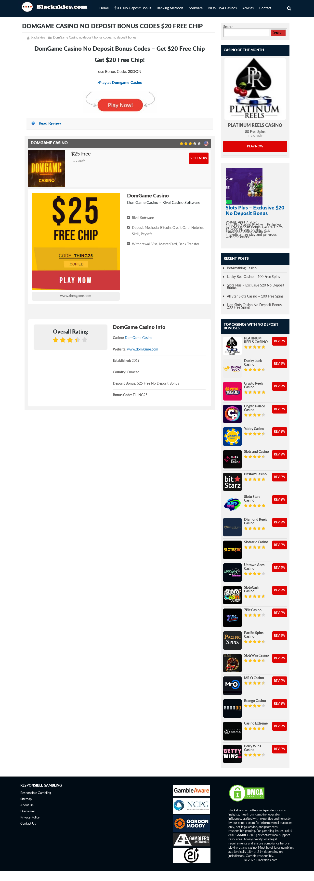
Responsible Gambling (35, 793)
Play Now (255, 146)
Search (228, 27)
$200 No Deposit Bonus (132, 8)
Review (279, 341)
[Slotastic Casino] (232, 550)
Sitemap (26, 799)
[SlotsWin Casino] (232, 663)
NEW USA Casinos (222, 8)
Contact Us (28, 823)
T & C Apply (78, 160)
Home (104, 8)
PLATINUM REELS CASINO (255, 125)
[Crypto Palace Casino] (232, 414)
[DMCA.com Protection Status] (246, 801)
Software (196, 8)
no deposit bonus (124, 37)
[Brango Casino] (232, 708)
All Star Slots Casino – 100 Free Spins (255, 296)
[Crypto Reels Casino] (232, 391)
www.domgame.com (75, 296)
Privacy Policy (30, 817)
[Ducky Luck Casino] (232, 368)
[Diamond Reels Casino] (232, 527)
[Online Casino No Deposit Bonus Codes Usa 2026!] (55, 6)
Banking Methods (170, 8)
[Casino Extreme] (232, 731)
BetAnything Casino (242, 268)
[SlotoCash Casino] (232, 595)
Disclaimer (27, 811)
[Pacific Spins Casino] (232, 640)
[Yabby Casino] (232, 436)
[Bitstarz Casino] (232, 482)
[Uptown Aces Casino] (232, 572)
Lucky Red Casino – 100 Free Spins (253, 277)
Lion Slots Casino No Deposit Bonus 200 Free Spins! (254, 306)
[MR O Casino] (232, 685)
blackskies (38, 37)
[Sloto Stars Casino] (232, 504)
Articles (248, 8)
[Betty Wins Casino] (232, 754)
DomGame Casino (138, 338)
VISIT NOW (198, 158)
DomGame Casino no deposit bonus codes (82, 37)
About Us (27, 805)
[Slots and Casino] (232, 459)
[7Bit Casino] (232, 618)
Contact (265, 8)
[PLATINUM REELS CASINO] (255, 89)
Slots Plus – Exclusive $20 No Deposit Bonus (255, 287)
